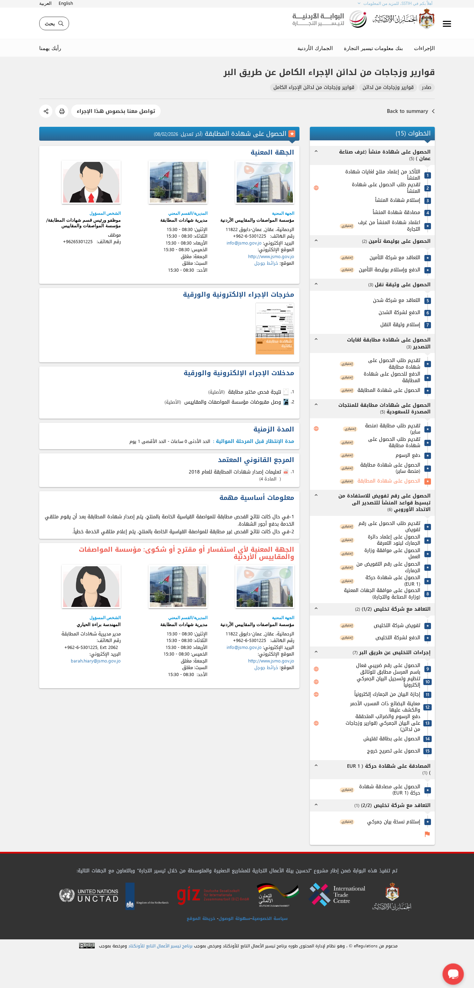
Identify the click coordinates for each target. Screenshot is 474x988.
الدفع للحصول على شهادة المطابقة (392, 377)
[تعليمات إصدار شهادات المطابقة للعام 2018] (286, 472)
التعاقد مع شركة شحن (396, 300)
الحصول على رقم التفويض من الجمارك (388, 567)
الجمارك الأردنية (315, 47)
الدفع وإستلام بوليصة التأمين (389, 270)
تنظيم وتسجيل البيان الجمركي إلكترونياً (388, 682)
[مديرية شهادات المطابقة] (178, 182)
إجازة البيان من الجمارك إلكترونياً (387, 694)
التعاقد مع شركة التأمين (395, 258)
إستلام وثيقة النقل (400, 325)
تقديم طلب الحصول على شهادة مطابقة (394, 363)
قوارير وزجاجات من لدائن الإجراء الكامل (313, 87)
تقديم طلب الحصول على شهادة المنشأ (386, 188)
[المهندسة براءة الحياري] (91, 586)
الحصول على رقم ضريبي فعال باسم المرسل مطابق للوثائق (388, 668)
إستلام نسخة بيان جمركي (393, 822)
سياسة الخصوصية (270, 918)
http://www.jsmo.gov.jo (271, 256)
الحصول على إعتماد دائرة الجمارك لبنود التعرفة (394, 540)
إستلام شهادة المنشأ (397, 200)
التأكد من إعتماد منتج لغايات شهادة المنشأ (382, 175)
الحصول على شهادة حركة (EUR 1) (392, 581)
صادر (426, 87)
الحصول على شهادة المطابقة (388, 390)
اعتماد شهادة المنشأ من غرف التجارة (389, 226)
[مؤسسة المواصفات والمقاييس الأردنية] (264, 182)
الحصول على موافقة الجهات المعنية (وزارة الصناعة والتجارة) (382, 593)
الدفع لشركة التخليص (397, 638)
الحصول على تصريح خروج (393, 751)
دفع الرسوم (408, 455)
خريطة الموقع (201, 918)
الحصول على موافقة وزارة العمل (392, 553)
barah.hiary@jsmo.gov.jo (96, 661)
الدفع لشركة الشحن (399, 313)
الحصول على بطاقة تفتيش (391, 739)
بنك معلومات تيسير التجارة (373, 47)
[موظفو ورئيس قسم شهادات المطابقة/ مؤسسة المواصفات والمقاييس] (91, 182)
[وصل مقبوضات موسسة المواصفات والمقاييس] (286, 401)
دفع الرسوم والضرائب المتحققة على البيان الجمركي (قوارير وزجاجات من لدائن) (383, 723)
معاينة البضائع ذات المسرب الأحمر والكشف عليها (385, 707)
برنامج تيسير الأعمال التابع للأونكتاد (160, 946)
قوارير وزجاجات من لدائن (388, 87)
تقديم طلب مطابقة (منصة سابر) (392, 429)
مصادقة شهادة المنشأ (396, 212)
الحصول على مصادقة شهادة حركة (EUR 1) (389, 790)
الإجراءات (424, 47)
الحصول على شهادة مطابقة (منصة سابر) (390, 468)
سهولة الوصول (234, 918)
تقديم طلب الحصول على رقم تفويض (389, 526)
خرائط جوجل (266, 263)
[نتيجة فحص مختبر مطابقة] (286, 391)
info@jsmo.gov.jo (244, 243)
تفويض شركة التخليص (397, 626)
